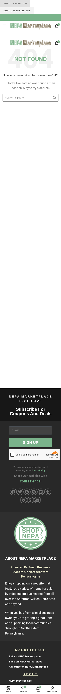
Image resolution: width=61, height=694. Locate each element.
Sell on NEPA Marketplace (25, 656)
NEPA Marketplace (20, 680)
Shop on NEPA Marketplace (25, 661)
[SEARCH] (54, 98)
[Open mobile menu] (4, 25)
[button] (13, 492)
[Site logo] (30, 25)
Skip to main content (16, 10)
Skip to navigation (15, 3)
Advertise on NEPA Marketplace (28, 666)
